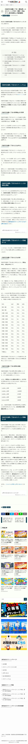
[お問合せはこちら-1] (14, 643)
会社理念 (5, 670)
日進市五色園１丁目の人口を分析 (14, 69)
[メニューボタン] (2, 2)
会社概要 (5, 664)
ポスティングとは (7, 679)
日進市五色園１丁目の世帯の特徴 (14, 70)
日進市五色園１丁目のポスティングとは (14, 55)
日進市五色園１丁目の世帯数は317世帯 (16, 57)
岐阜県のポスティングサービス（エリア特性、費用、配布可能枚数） (14, 694)
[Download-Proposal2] (14, 610)
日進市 (8, 15)
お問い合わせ (6, 673)
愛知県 (4, 15)
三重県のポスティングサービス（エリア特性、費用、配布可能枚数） (14, 699)
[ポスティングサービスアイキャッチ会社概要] (14, 626)
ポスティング (20, 94)
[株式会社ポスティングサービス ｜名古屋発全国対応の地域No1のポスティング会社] (14, 2)
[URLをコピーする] (25, 514)
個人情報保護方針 (7, 676)
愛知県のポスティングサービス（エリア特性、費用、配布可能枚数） (14, 690)
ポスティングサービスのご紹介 (10, 667)
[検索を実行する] (25, 599)
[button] (3, 514)
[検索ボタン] (26, 2)
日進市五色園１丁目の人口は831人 (15, 59)
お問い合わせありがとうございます (10, 230)
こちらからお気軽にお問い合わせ (13, 484)
